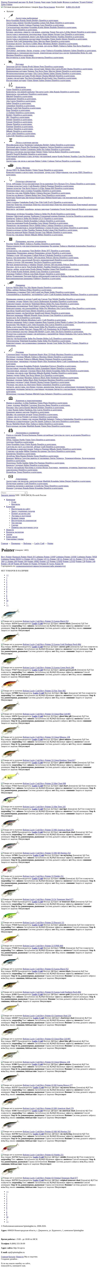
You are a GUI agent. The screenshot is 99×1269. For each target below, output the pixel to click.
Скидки (14, 525)
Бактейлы (10, 311)
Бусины (55, 228)
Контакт (47, 193)
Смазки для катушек (15, 78)
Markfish (72, 246)
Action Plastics (61, 322)
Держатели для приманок (17, 225)
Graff (43, 447)
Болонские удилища (15, 378)
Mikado (9, 131)
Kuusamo (40, 324)
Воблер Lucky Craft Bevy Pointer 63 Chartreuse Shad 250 (47, 1016)
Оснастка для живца (15, 235)
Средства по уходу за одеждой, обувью (23, 447)
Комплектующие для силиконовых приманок (26, 343)
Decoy (32, 225)
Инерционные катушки (16, 71)
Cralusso (28, 25)
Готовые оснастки (14, 186)
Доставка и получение (21, 516)
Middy (56, 46)
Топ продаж (16, 523)
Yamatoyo (43, 147)
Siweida (27, 23)
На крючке (55, 246)
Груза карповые (47, 184)
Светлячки (64, 228)
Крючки (9, 216)
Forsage (9, 122)
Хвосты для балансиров (16, 338)
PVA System (11, 271)
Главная (4, 1257)
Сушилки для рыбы (14, 451)
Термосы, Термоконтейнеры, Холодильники (75, 458)
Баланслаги (11, 318)
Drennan (49, 359)
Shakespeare (11, 99)
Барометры (11, 454)
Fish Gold (18, 41)
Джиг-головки (12, 202)
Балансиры (11, 324)
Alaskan (15, 440)
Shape (47, 292)
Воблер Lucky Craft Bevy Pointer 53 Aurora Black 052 (46, 621)
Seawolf (75, 209)
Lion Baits (39, 37)
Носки (45, 467)
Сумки (9, 410)
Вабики (23, 290)
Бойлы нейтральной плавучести (46, 276)
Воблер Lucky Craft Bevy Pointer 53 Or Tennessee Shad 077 (48, 899)
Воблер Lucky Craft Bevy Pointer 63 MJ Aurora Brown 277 (48, 1085)
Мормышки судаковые (16, 292)
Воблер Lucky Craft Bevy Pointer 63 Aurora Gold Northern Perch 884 (52, 992)
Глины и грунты (13, 262)
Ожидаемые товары (15, 539)
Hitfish (38, 225)
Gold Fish (17, 108)
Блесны (9, 287)
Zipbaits (24, 320)
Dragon (48, 80)
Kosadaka (15, 20)
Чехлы (9, 424)
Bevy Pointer (6, 557)
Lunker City (72, 322)
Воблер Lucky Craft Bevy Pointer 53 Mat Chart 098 (44, 783)
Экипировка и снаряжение (27, 433)
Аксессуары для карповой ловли (20, 37)
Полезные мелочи (14, 43)
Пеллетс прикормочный (44, 260)
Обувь (9, 440)
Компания (10, 500)
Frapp (28, 311)
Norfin (22, 440)
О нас (13, 502)
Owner (63, 209)
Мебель (18, 458)
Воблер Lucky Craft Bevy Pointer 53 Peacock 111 (43, 922)
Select (44, 225)
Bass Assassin (49, 322)
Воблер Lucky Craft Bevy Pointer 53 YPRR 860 (43, 946)
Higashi (9, 108)
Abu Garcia (56, 69)
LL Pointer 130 (53, 559)
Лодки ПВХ (11, 170)
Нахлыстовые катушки (16, 80)
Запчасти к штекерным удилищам (70, 387)
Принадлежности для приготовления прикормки (27, 246)
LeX (51, 338)
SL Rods (29, 2)
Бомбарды (10, 218)
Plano (45, 403)
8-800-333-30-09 (73, 7)
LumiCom (39, 292)
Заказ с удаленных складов (23, 511)
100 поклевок (26, 255)
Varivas (51, 147)
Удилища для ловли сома (17, 373)
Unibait (35, 255)
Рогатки (9, 244)
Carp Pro (82, 156)
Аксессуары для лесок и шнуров (20, 161)
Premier (9, 119)
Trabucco (63, 46)
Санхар (44, 299)
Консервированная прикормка (19, 278)
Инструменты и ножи (15, 57)
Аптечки (10, 442)
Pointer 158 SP (7, 564)
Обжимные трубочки (15, 214)
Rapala (23, 20)
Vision (53, 39)
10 (7, 600)
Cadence (9, 129)
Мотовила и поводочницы (18, 421)
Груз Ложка (70, 184)
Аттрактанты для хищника (18, 251)
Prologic (53, 37)
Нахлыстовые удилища (16, 368)
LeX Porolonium (50, 329)
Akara (15, 30)
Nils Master (32, 287)
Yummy (75, 343)
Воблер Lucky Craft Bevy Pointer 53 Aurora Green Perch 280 (48, 667)
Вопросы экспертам (15, 532)
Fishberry (19, 274)
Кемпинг (10, 458)
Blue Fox (23, 287)
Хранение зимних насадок (18, 412)
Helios (46, 338)
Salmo (70, 46)
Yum (32, 251)
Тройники (35, 216)
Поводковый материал (87, 204)
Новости (10, 530)
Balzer (58, 152)
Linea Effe (10, 136)
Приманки (20, 285)
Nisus (46, 486)
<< (7, 575)
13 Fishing (10, 113)
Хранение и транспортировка (29, 400)
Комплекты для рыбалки (17, 94)
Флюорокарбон (13, 149)
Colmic (44, 161)
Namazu (31, 71)
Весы (8, 20)
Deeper (68, 481)
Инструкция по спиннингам (23, 520)
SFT (49, 251)
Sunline (23, 149)
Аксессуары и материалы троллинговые (24, 34)
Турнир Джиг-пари (42, 2)
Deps (49, 426)
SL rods (89, 53)
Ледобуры (10, 456)
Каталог (12, 1257)
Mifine (41, 235)
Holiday (41, 407)
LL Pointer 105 (27, 559)
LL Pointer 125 (40, 559)
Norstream (28, 145)
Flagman (36, 25)
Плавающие (18, 276)
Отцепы (9, 41)
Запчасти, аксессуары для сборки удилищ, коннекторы (30, 387)
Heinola (30, 456)
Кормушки (11, 198)
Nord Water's (34, 306)
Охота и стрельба (13, 435)
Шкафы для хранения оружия (19, 414)
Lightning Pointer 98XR (11, 559)
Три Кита (26, 43)
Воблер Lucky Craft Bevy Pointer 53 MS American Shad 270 (48, 830)
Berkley (35, 20)
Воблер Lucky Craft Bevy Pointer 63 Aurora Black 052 (46, 969)
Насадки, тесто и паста (16, 267)
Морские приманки (14, 315)
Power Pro (25, 147)
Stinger (47, 27)
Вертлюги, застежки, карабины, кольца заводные (28, 209)
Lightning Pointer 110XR (66, 557)
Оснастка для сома (14, 193)
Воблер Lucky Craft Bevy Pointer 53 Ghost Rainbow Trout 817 (49, 760)
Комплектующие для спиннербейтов (22, 308)
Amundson (10, 106)
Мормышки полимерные (17, 306)
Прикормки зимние (26, 253)
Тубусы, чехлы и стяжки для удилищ (22, 419)
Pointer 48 (18, 564)
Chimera (39, 193)
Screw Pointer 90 (56, 564)
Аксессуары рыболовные (27, 18)
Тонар (53, 32)
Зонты (53, 458)
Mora (17, 456)
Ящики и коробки (14, 403)
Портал (4, 2)
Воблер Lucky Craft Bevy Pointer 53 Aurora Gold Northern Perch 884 (52, 644)
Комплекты (21, 87)
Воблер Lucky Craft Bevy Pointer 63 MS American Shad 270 (48, 1108)
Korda (41, 27)
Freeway (34, 188)
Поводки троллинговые (43, 204)
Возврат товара (18, 518)
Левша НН (50, 188)
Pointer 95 (44, 564)
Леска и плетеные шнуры (27, 142)
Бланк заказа (11, 537)
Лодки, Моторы (23, 168)
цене (27, 566)
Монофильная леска (15, 145)
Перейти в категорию (49, 20)
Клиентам (10, 506)
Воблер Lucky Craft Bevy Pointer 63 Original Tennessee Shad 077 (50, 1178)
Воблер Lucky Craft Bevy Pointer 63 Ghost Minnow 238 (46, 1062)
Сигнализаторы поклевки (17, 27)
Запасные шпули (13, 66)
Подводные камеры (14, 483)
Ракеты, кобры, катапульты (18, 269)
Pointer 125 (44, 561)
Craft (26, 483)
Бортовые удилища (14, 382)
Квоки (9, 30)
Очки (8, 444)
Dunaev (30, 258)
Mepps (16, 287)
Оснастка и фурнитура (26, 181)
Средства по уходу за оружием (67, 435)
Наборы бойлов (68, 276)
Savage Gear (59, 34)
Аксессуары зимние (15, 23)
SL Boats (21, 170)
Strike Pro (40, 149)
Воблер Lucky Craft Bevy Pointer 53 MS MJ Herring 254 (47, 853)
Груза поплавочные (31, 184)
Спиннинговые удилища (17, 354)
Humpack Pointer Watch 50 (23, 557)
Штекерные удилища (15, 394)
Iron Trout (42, 195)
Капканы (32, 435)
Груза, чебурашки (14, 184)
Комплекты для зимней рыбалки (20, 92)
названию (20, 566)
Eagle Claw (52, 78)
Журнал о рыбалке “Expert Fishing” (78, 2)
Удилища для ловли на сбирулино (21, 385)
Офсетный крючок (22, 216)
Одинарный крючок (49, 216)
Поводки (10, 204)
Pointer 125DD (56, 561)
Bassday (36, 186)
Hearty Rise (71, 308)
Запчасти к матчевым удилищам (39, 389)
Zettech (43, 186)
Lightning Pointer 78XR (87, 557)
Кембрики (40, 228)
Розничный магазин (17, 2)
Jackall (18, 320)
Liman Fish (45, 23)
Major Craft (62, 361)
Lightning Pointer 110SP (45, 557)
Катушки (20, 64)
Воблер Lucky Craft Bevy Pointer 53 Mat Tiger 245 (44, 807)
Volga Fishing (6, 4)
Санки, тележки (13, 405)
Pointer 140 (90, 561)
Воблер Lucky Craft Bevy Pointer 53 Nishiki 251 (43, 876)
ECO (41, 218)
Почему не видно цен (20, 513)
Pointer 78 (35, 564)
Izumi (37, 327)
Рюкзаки (10, 407)
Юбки (29, 290)
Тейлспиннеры (12, 341)
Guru (42, 25)
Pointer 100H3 (33, 561)
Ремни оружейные (45, 435)
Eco (43, 375)
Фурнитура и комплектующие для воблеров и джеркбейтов (32, 334)
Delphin (26, 193)
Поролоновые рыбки (15, 329)
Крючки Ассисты (66, 216)
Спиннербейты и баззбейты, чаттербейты (24, 294)
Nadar (40, 341)
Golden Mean (37, 43)
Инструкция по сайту (20, 509)
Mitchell (52, 76)
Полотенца (11, 463)
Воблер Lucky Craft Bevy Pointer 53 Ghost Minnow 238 (46, 737)
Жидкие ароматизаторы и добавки (21, 264)
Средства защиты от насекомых (36, 458)
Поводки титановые (24, 204)
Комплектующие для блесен (18, 304)
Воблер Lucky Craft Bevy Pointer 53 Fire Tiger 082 (44, 691)
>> (7, 605)
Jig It (19, 318)
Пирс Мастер (39, 41)
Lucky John (49, 92)
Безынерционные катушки (18, 76)
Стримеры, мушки (14, 301)
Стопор (48, 228)
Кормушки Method (43, 198)
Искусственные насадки (17, 331)
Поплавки (10, 221)
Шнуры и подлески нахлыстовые (21, 152)
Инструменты (38, 57)
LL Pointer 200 (11, 561)
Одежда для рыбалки (15, 467)
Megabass (47, 43)
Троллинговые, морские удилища (21, 371)
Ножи (29, 57)
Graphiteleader (73, 361)
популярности (35, 566)
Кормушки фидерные (25, 198)
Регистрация (49, 7)
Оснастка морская (14, 232)
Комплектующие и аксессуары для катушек (25, 69)
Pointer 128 (80, 561)
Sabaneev (67, 50)
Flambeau (33, 403)
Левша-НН (33, 331)
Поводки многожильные (65, 204)
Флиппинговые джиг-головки (19, 191)
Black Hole (41, 371)
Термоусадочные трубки (17, 230)
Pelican (42, 255)
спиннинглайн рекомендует (53, 566)
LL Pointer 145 (66, 559)
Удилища (20, 352)
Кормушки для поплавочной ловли (68, 198)
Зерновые (10, 274)
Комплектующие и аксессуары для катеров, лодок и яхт (30, 172)
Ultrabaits (49, 255)
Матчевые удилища (14, 359)
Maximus (10, 55)
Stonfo (29, 20)
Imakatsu (66, 294)
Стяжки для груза (14, 417)
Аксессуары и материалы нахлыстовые (23, 39)
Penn (42, 66)
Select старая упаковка (33, 322)
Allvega (55, 258)
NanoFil (9, 154)
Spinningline (27, 41)
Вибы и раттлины (14, 327)
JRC (8, 117)
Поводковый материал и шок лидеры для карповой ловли (31, 156)
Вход (41, 7)
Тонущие (28, 276)
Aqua (57, 304)
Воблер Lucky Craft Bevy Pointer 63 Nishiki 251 (43, 1155)
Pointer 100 (22, 561)
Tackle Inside (56, 2)
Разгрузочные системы (16, 426)
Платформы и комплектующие (19, 449)
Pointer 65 (27, 564)
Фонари (9, 488)
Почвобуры (11, 472)
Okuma (24, 66)
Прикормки (11, 253)
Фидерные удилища (15, 357)
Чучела (25, 435)
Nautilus (61, 37)
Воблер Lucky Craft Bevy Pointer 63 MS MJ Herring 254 (47, 1131)
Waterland (35, 304)
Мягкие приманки (14, 322)
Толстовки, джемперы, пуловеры (63, 467)
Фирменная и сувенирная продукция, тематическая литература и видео (37, 53)
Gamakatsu (38, 145)
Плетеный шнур (13, 147)
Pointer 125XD (69, 561)
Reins (83, 53)
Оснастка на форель (15, 195)
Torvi (33, 440)
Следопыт (33, 405)
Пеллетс (9, 260)
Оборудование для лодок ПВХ (69, 172)
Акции (9, 534)
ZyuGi (51, 202)
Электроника (21, 479)
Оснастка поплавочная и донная (20, 228)
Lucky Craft (28, 186)
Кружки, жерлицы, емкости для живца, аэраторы (27, 32)
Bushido (53, 27)
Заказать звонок (8, 495)
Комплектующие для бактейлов (20, 313)
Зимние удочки (13, 375)
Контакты (15, 504)
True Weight (53, 299)
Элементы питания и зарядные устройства (25, 486)
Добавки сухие (12, 255)
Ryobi (30, 66)
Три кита (60, 32)
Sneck (68, 209)
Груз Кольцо (59, 184)
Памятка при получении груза (24, 527)
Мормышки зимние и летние (19, 299)
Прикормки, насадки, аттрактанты (31, 241)
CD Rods (52, 354)
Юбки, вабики (12, 290)
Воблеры (10, 320)
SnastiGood (20, 311)
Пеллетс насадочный (23, 260)
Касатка (42, 405)
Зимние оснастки (13, 188)
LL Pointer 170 (79, 559)
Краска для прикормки (16, 258)
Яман (52, 23)
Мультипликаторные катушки (19, 73)
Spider (52, 292)
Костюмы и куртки (33, 467)
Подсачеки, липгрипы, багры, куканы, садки (26, 50)
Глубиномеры (12, 25)
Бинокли (10, 465)
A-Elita (67, 32)
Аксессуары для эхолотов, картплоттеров (24, 481)
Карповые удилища (14, 366)
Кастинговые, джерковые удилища (21, 361)
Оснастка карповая (14, 223)
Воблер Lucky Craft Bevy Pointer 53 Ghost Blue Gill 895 (47, 714)
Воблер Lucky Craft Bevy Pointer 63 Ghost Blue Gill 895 (47, 1039)
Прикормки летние (43, 253)
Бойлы (9, 276)
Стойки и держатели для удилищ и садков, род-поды (29, 46)
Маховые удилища (14, 380)
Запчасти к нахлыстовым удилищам (70, 389)
